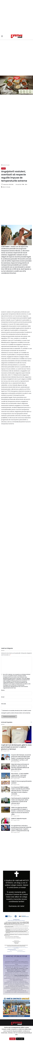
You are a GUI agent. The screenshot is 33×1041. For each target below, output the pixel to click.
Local (8, 165)
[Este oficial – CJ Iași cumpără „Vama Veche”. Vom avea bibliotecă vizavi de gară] (5, 776)
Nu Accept (20, 1039)
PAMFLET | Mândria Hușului (19, 818)
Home (4, 165)
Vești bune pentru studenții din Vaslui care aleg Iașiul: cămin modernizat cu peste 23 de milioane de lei (20, 800)
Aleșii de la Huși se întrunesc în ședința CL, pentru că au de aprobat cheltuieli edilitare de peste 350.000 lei (20, 766)
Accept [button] (12, 1039)
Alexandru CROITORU (8, 184)
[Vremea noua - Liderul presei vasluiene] (16, 36)
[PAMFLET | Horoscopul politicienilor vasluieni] (5, 782)
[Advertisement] (16, 16)
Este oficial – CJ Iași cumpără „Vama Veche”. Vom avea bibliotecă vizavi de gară (19, 775)
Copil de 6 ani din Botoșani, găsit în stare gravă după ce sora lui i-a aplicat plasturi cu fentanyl (16, 747)
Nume (2, 690)
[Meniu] (2, 37)
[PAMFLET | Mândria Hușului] (5, 821)
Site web (3, 703)
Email (2, 697)
